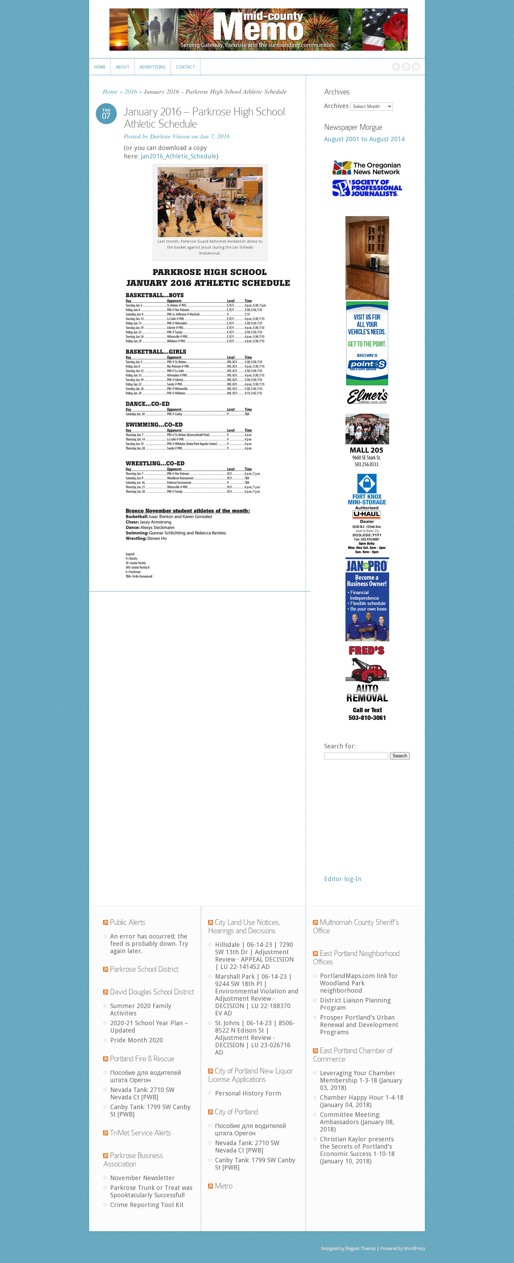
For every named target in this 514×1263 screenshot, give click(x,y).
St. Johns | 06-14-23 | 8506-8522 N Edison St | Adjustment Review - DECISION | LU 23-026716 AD (255, 1037)
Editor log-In (343, 879)
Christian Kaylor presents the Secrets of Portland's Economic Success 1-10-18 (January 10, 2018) (357, 1150)
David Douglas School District (152, 991)
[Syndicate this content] (105, 922)
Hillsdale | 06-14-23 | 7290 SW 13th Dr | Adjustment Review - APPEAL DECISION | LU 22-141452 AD (254, 955)
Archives (336, 105)
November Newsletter (142, 1178)
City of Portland (236, 1111)
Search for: (340, 746)
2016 (130, 91)
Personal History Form (248, 1093)
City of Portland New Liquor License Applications (250, 1075)
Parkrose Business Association (133, 1159)
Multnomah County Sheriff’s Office (356, 926)
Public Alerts (127, 922)
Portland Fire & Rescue (142, 1058)
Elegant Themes (360, 1248)
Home (110, 91)
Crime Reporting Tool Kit (147, 1204)
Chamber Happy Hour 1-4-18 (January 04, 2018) (362, 1101)
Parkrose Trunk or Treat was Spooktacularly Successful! (151, 1191)
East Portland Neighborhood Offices (356, 957)
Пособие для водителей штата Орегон (145, 1076)
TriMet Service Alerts (140, 1132)
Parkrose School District (144, 969)
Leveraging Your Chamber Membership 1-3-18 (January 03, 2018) (361, 1080)
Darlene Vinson (170, 136)
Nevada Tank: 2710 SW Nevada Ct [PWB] (142, 1093)
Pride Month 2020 (136, 1040)
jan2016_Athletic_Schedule (178, 156)
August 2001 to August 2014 (364, 139)
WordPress (414, 1248)
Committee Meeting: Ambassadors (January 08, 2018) (357, 1122)
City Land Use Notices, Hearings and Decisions (244, 926)
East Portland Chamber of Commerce (352, 1054)
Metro (223, 1186)
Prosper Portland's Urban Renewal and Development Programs (359, 1025)
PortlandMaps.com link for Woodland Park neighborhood (359, 983)
